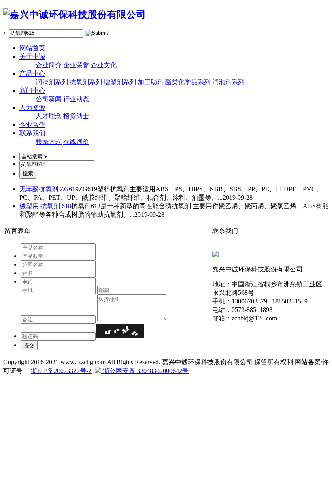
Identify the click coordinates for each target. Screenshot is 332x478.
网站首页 (32, 48)
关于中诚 (32, 56)
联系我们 (32, 133)
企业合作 (32, 124)
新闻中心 (32, 90)
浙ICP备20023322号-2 (61, 370)
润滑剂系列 (52, 82)
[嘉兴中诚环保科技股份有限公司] (74, 14)
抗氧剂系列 (86, 82)
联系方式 (49, 141)
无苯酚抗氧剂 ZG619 (49, 189)
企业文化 (104, 65)
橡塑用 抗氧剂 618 (45, 206)
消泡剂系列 (228, 82)
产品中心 (32, 73)
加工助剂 (151, 82)
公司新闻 (49, 99)
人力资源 (32, 107)
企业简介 (49, 65)
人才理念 (49, 116)
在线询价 (76, 141)
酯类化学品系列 (188, 82)
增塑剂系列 (120, 82)
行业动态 (76, 99)
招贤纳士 (76, 116)
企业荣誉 (76, 65)
